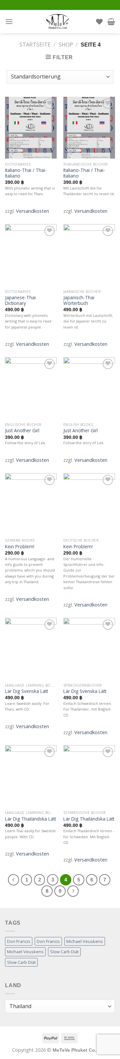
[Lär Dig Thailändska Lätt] (31, 776)
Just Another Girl (22, 431)
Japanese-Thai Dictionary (20, 300)
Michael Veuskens (84, 941)
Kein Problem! (19, 547)
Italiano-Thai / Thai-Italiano (26, 173)
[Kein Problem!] (31, 504)
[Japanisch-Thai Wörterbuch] (89, 255)
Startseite (35, 44)
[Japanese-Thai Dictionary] (31, 255)
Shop (66, 44)
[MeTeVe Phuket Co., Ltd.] (57, 21)
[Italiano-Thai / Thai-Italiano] (31, 128)
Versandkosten (32, 211)
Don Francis (18, 941)
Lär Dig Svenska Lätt (26, 691)
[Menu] (9, 21)
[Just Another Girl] (31, 388)
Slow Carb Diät (64, 952)
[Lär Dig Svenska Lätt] (31, 649)
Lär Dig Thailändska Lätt (30, 819)
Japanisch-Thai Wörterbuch (78, 300)
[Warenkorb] (111, 21)
